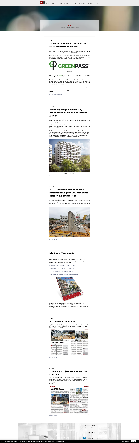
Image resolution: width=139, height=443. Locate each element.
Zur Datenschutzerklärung (60, 441)
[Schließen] (137, 441)
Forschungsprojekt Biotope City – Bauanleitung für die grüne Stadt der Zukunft (68, 112)
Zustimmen (133, 441)
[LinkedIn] (84, 438)
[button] (93, 32)
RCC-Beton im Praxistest (62, 321)
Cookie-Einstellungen (125, 441)
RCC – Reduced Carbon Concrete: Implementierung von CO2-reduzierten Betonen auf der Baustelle (68, 192)
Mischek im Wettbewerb (61, 253)
